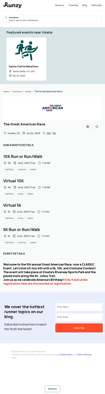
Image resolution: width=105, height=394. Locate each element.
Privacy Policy (66, 354)
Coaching (73, 5)
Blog (84, 5)
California (17, 91)
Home (6, 91)
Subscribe (96, 5)
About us (59, 5)
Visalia (28, 91)
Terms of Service (84, 354)
